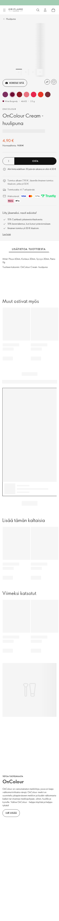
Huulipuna (11, 18)
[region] (29, 50)
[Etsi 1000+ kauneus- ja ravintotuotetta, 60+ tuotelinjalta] (38, 10)
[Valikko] (4, 10)
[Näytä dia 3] (33, 72)
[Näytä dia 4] (40, 72)
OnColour (9, 109)
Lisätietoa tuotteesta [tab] (29, 249)
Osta (35, 161)
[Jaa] (47, 82)
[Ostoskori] (53, 10)
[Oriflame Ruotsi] (15, 10)
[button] (5, 94)
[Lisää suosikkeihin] (53, 82)
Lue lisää (7, 234)
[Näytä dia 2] (26, 72)
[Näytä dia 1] (19, 72)
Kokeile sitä (16, 82)
